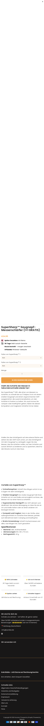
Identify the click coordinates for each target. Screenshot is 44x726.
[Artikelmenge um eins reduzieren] (3, 374)
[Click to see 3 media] (18, 313)
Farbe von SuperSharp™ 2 (11, 362)
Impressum (5, 697)
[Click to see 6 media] (40, 313)
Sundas (17, 717)
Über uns (4, 703)
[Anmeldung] (41, 3)
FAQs (3, 709)
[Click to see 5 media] (33, 313)
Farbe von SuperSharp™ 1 (10, 354)
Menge (3, 370)
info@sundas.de (7, 630)
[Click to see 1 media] (4, 313)
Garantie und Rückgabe (10, 691)
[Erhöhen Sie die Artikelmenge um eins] (41, 374)
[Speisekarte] (1, 3)
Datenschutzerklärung (9, 694)
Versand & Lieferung (8, 700)
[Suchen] (2, 3)
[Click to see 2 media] (11, 313)
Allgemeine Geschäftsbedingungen (14, 688)
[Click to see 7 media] (4, 319)
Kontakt (4, 706)
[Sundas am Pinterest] (2, 634)
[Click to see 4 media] (26, 313)
